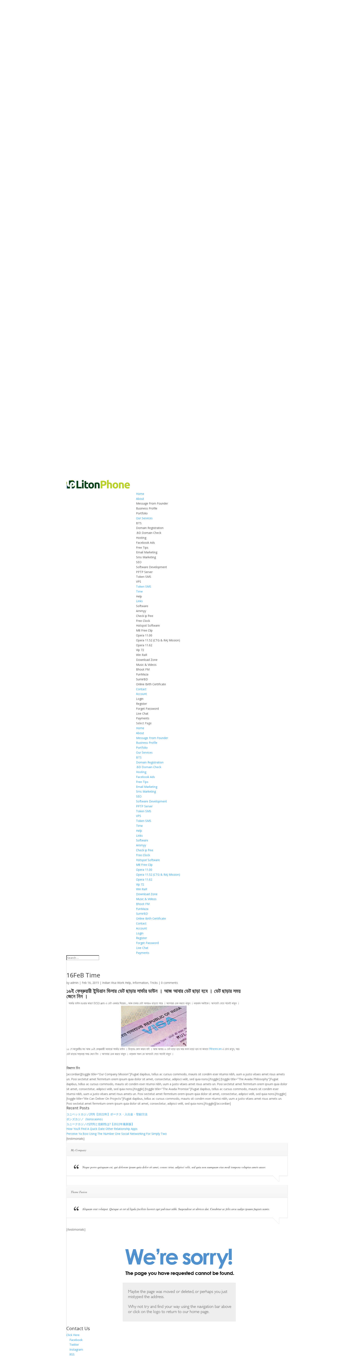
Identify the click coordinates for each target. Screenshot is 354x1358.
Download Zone (147, 660)
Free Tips (142, 547)
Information (140, 983)
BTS (139, 523)
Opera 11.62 (144, 645)
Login (139, 699)
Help (139, 596)
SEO (139, 562)
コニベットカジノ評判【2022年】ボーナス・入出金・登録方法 (107, 1114)
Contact (141, 689)
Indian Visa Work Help (116, 983)
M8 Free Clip (144, 630)
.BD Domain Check (148, 533)
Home (140, 494)
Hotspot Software (148, 625)
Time (139, 591)
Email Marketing (146, 552)
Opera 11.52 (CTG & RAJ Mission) (158, 640)
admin (74, 983)
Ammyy (141, 611)
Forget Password (147, 708)
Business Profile (146, 508)
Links (139, 601)
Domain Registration (149, 528)
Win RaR (141, 655)
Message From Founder (152, 503)
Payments (142, 718)
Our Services (144, 518)
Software (142, 606)
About (140, 499)
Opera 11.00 (144, 635)
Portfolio (142, 513)
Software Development (151, 567)
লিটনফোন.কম (215, 1049)
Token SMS (143, 577)
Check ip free (144, 616)
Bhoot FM (143, 669)
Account (141, 694)
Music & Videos (146, 665)
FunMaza (142, 674)
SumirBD (142, 679)
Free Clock (143, 621)
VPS (138, 581)
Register (141, 704)
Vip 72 (140, 650)
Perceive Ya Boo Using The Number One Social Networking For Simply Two (116, 1134)
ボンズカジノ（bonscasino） (85, 1119)
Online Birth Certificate (151, 684)
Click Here (72, 1335)
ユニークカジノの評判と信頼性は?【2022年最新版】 (100, 1124)
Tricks (154, 983)
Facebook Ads (145, 543)
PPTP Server (144, 572)
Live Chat (142, 713)
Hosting (141, 538)
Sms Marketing (146, 557)
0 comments (169, 983)
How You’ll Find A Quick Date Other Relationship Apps (101, 1129)
